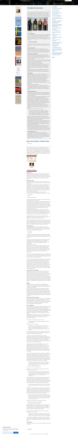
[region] (11, 430)
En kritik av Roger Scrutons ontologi (56, 33)
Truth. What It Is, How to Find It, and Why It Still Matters (57, 43)
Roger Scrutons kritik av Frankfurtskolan (56, 45)
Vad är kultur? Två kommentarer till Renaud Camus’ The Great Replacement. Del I (57, 25)
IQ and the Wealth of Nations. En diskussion (57, 19)
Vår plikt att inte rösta (35, 8)
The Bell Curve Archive (32, 3)
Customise (5, 432)
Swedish (67, 0)
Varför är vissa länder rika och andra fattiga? (57, 29)
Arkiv (53, 57)
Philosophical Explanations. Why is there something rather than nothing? (57, 50)
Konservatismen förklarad (23, 3)
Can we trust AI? (40, 3)
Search (61, 4)
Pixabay (30, 31)
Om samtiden (47, 3)
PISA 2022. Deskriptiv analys (56, 16)
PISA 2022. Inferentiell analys (56, 15)
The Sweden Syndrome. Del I (56, 47)
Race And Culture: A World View (38, 141)
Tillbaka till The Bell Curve (56, 30)
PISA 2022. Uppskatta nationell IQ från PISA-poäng (57, 13)
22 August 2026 (29, 143)
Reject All (10, 432)
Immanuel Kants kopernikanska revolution (57, 38)
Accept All (16, 432)
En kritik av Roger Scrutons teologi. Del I (56, 40)
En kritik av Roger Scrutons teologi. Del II (56, 35)
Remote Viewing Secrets (56, 9)
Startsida (16, 3)
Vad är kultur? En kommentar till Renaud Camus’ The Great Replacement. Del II (57, 21)
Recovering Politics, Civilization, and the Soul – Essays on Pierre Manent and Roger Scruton (57, 53)
